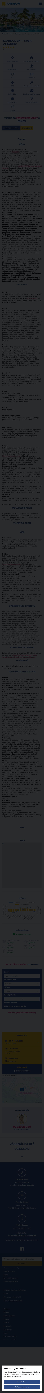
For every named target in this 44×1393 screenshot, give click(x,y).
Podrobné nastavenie (22, 1387)
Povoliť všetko (22, 1382)
